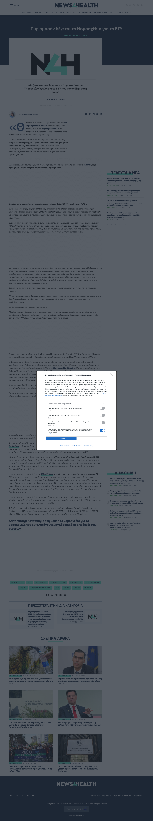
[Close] (112, 375)
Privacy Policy (88, 446)
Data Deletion (64, 446)
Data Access (76, 446)
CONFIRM (61, 438)
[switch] (102, 408)
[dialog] (76, 410)
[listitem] (76, 404)
